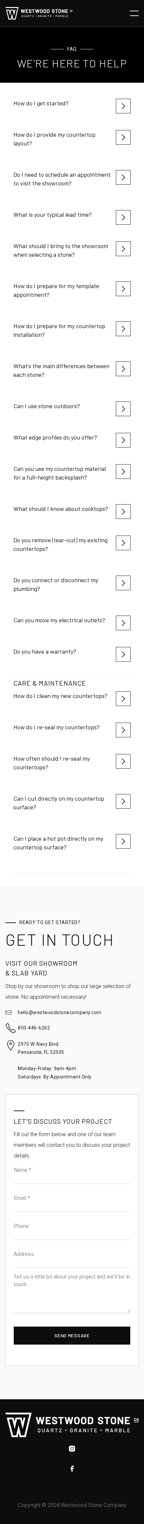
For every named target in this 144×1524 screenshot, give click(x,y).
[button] (134, 13)
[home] (38, 13)
